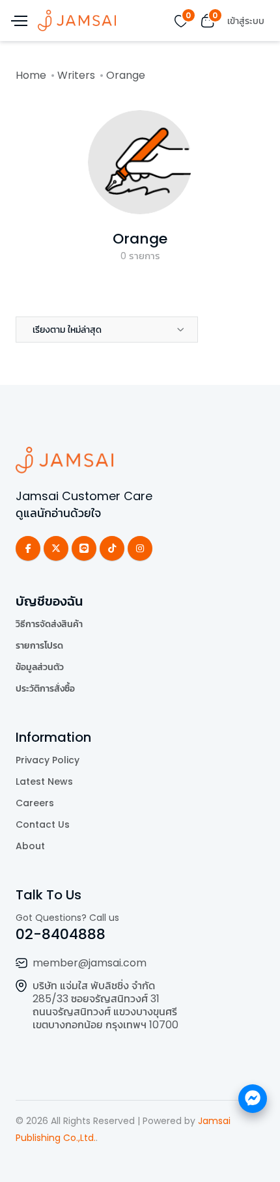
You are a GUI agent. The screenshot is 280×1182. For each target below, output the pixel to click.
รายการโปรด (39, 645)
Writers (76, 75)
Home (31, 75)
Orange (140, 239)
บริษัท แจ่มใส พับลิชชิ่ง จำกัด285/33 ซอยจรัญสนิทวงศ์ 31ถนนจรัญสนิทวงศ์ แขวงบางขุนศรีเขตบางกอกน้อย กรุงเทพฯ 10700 (105, 1005)
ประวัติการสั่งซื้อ (45, 688)
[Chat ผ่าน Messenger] (252, 1098)
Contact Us (43, 824)
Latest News (44, 781)
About (30, 845)
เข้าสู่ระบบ (245, 20)
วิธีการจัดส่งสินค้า (49, 623)
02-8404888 (60, 934)
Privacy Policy (47, 760)
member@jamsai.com (90, 962)
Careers (35, 802)
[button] (107, 330)
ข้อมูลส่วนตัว (40, 666)
